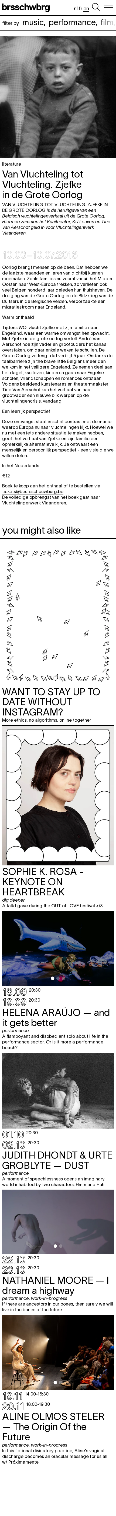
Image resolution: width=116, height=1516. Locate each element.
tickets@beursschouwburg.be (32, 491)
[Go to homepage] (27, 7)
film (107, 22)
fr (80, 8)
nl (76, 8)
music (33, 22)
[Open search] (96, 7)
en (86, 8)
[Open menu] (108, 7)
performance (72, 22)
